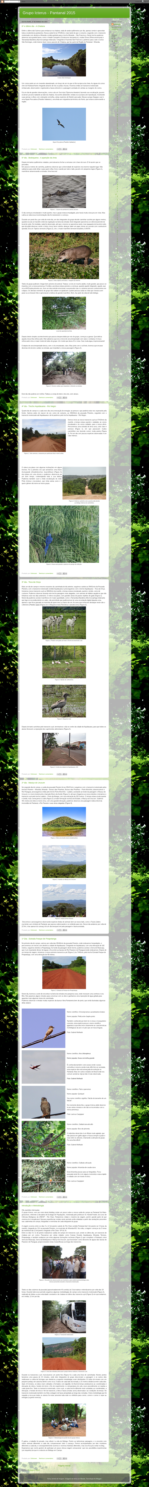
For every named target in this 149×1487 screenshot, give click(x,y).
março (116, 48)
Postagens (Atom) (34, 1470)
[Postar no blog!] (60, 149)
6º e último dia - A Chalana (33, 26)
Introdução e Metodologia (33, 1206)
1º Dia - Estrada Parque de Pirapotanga (39, 939)
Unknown (117, 24)
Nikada (82, 1479)
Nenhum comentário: (46, 149)
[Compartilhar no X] (62, 149)
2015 (115, 41)
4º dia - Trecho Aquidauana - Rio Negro (39, 406)
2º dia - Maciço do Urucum (33, 783)
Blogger (98, 1479)
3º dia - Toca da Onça (31, 582)
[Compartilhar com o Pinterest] (66, 149)
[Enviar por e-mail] (58, 149)
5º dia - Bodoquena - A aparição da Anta (39, 158)
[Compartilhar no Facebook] (64, 149)
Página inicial (64, 1466)
